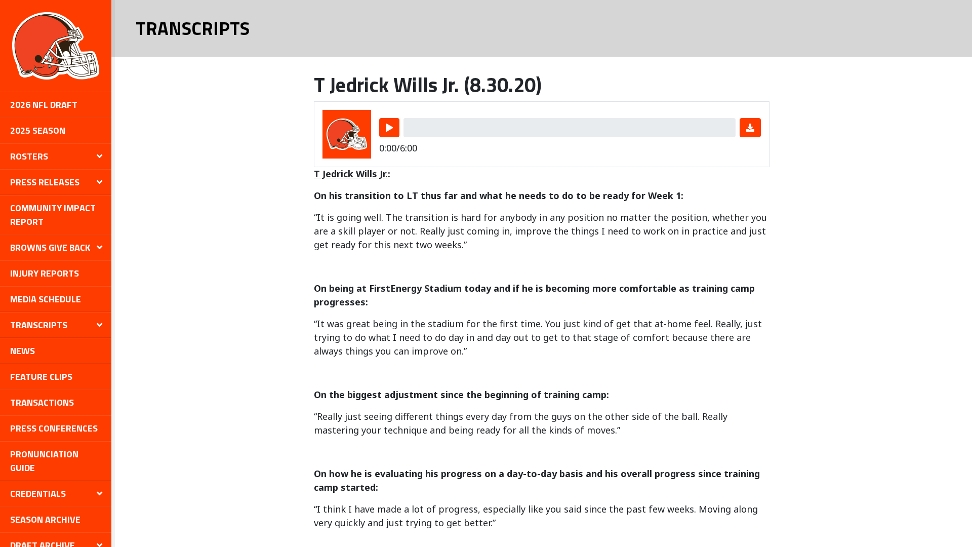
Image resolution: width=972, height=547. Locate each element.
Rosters (29, 156)
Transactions (42, 402)
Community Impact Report (53, 214)
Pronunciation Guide (44, 461)
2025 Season (37, 130)
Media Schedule (45, 299)
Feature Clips (41, 376)
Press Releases (44, 182)
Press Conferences (54, 428)
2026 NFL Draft (43, 104)
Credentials (38, 493)
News (22, 351)
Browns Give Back (50, 247)
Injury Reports (44, 273)
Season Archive (45, 519)
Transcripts (38, 325)
